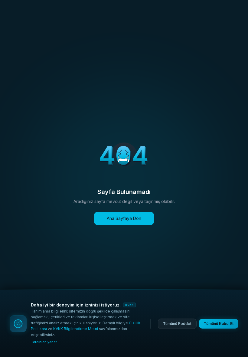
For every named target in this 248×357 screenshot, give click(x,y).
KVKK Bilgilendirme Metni (75, 328)
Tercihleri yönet (44, 342)
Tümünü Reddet (177, 323)
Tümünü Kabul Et (218, 323)
